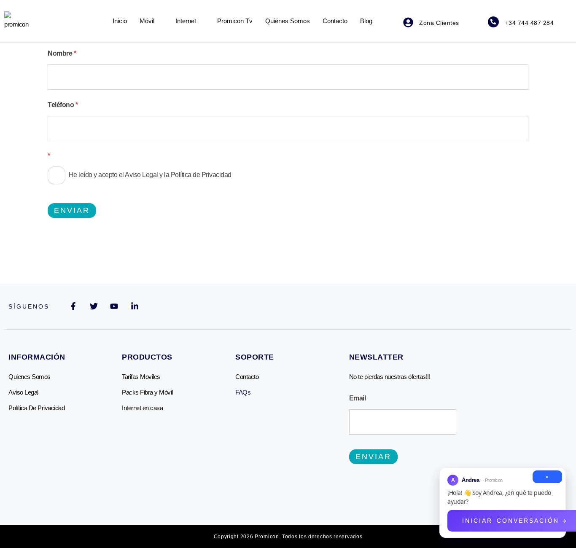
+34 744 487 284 (529, 22)
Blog (366, 20)
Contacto (335, 20)
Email (357, 398)
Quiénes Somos (287, 20)
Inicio (120, 20)
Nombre (62, 53)
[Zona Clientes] (408, 22)
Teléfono (63, 104)
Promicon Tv (235, 20)
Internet (185, 20)
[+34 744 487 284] (493, 21)
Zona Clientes (439, 22)
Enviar (72, 210)
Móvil (147, 20)
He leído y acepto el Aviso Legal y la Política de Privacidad (149, 175)
